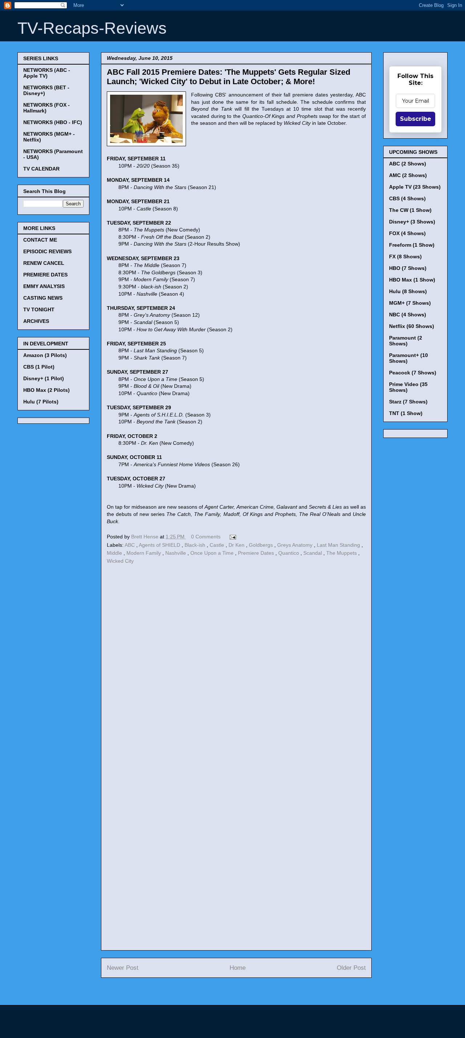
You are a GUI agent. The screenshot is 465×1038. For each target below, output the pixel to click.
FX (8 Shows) (405, 256)
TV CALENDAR (41, 169)
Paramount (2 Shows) (405, 340)
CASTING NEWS (42, 298)
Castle (218, 545)
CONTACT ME (40, 240)
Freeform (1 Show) (411, 245)
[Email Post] (231, 536)
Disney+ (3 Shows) (412, 222)
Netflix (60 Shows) (411, 326)
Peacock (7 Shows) (412, 373)
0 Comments (206, 536)
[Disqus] (236, 666)
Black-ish (196, 545)
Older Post (351, 967)
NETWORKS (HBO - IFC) (52, 122)
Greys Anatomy (295, 545)
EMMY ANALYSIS (44, 286)
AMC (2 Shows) (408, 175)
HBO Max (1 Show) (412, 280)
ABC (130, 545)
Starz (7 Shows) (408, 402)
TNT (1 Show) (405, 413)
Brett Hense (145, 536)
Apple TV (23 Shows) (415, 187)
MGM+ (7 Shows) (410, 303)
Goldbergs (261, 545)
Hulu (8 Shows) (408, 291)
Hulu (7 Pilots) (40, 402)
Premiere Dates (256, 553)
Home (238, 967)
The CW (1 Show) (410, 210)
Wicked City (120, 561)
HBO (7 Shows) (407, 268)
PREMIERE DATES (45, 275)
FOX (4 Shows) (407, 233)
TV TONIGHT (38, 309)
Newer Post (122, 967)
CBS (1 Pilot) (38, 367)
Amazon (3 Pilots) (45, 355)
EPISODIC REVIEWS (47, 251)
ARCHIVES (36, 321)
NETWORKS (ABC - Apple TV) (46, 73)
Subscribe (415, 118)
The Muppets (342, 553)
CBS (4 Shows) (407, 198)
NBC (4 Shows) (407, 314)
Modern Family (144, 553)
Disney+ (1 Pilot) (43, 378)
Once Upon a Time (212, 553)
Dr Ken (237, 545)
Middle (115, 553)
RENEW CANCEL (43, 263)
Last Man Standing (339, 545)
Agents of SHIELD (160, 545)
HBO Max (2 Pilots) (46, 390)
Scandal (313, 553)
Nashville (176, 553)
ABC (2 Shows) (407, 164)
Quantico (289, 553)
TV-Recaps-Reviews (92, 28)
